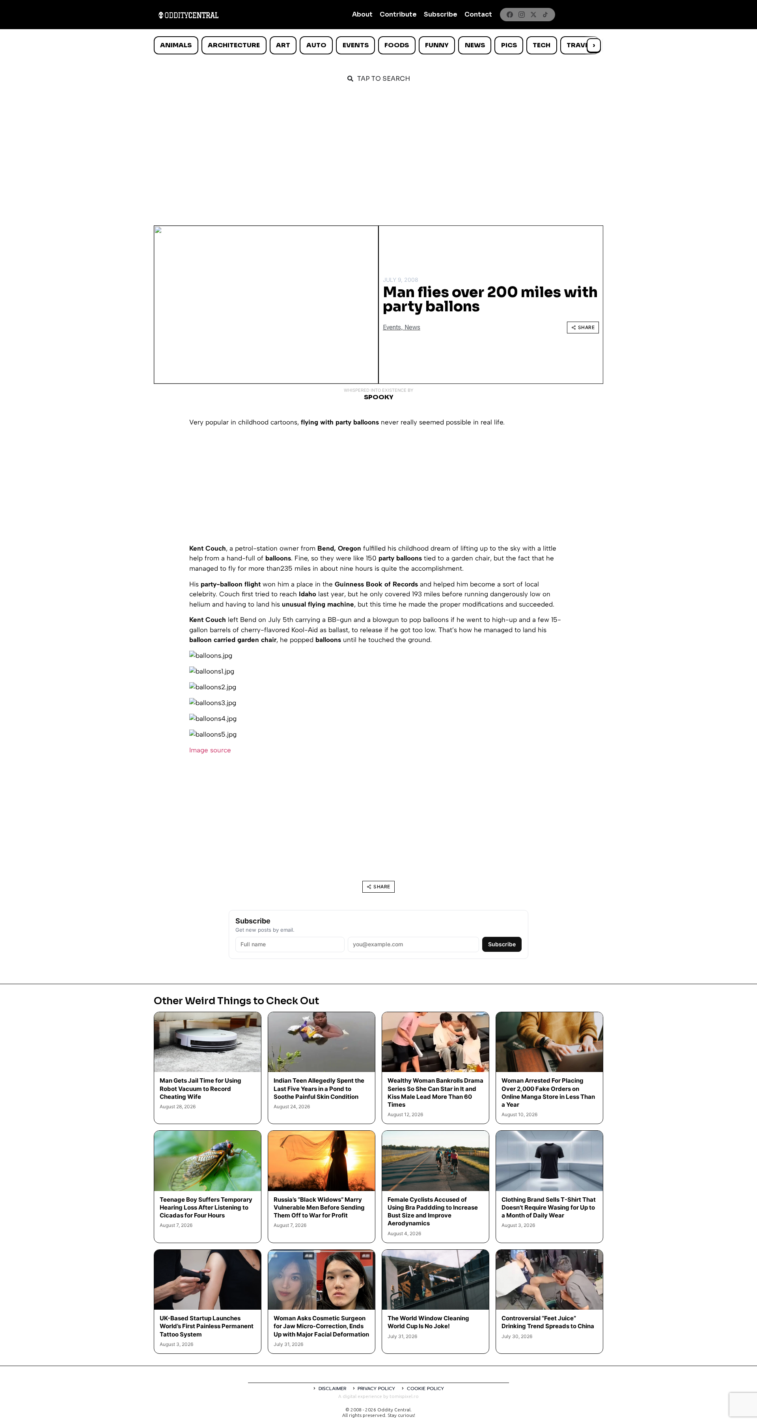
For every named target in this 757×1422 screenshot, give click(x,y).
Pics (509, 45)
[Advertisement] (378, 150)
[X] (533, 14)
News (475, 45)
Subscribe (440, 14)
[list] (378, 45)
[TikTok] (545, 14)
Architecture (234, 45)
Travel (579, 45)
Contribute (398, 14)
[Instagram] (521, 14)
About (362, 14)
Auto (316, 45)
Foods (396, 45)
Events (356, 45)
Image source (210, 750)
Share (586, 327)
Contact (478, 14)
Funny (437, 45)
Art (283, 45)
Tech (541, 45)
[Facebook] (510, 14)
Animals (176, 45)
